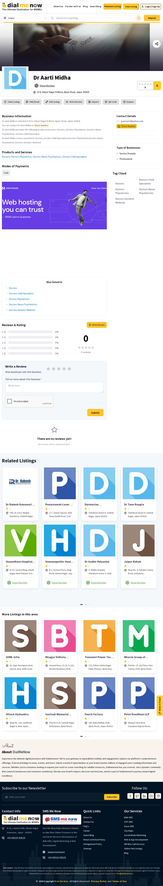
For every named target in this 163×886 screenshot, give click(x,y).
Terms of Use (119, 881)
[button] (112, 6)
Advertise (58, 6)
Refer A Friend (159, 704)
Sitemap (87, 848)
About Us (87, 817)
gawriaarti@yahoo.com (132, 121)
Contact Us (88, 821)
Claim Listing (14, 101)
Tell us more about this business (23, 379)
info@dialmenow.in (124, 873)
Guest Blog (95, 6)
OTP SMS (128, 821)
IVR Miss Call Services (134, 844)
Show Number (47, 85)
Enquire (130, 101)
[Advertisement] (54, 251)
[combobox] (90, 18)
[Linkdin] (144, 796)
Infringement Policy (92, 844)
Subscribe (112, 796)
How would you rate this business (23, 371)
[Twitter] (137, 796)
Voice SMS (129, 826)
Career (86, 830)
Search (152, 18)
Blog (85, 6)
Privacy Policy (99, 881)
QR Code (112, 101)
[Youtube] (151, 796)
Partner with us (73, 6)
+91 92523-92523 (16, 837)
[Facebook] (130, 796)
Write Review (75, 101)
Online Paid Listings (133, 848)
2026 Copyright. (54, 881)
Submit (95, 412)
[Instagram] (158, 796)
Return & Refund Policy (94, 839)
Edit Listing (54, 101)
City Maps (128, 830)
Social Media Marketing (135, 835)
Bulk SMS (128, 817)
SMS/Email (34, 101)
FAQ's (86, 826)
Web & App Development (136, 839)
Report (95, 101)
